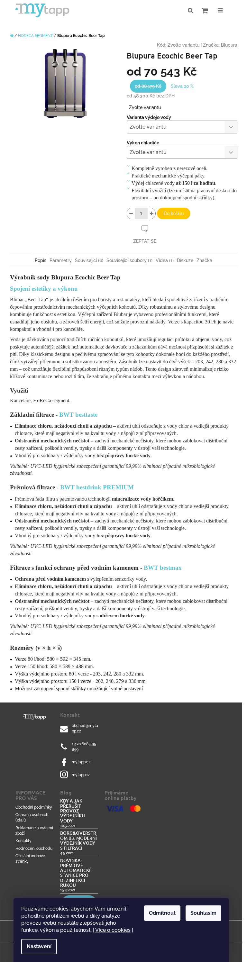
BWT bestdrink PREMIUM (97, 487)
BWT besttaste (78, 414)
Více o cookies (113, 930)
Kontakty (23, 841)
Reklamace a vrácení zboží (34, 831)
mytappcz (81, 775)
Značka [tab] (204, 260)
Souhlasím (203, 913)
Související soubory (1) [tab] (129, 260)
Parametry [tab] (61, 260)
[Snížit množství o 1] (131, 213)
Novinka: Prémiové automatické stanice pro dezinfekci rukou (76, 872)
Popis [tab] (40, 260)
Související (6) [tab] (89, 260)
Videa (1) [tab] (165, 260)
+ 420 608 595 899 (84, 747)
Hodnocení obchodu (33, 848)
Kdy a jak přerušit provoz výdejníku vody (72, 810)
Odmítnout (162, 913)
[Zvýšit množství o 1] (151, 213)
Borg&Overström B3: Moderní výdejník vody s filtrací (78, 840)
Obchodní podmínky (33, 807)
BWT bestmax (163, 567)
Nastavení (39, 946)
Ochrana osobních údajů (31, 817)
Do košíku (174, 213)
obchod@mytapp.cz (85, 728)
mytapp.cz (81, 762)
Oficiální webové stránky (30, 859)
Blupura (229, 45)
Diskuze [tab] (185, 260)
